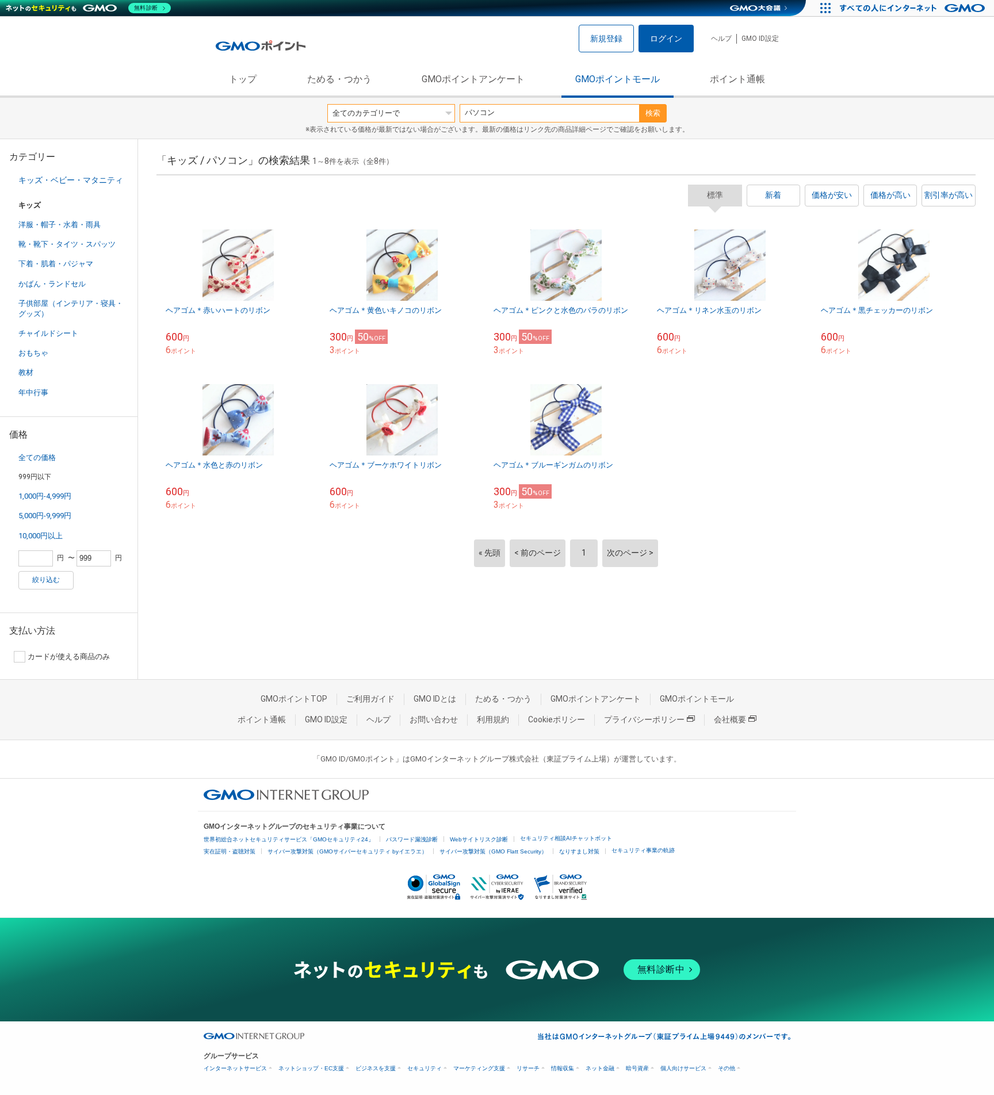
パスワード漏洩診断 (412, 839)
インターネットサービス (235, 1068)
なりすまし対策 (579, 851)
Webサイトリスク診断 (479, 839)
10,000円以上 (40, 535)
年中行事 (33, 392)
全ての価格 (37, 457)
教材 (25, 372)
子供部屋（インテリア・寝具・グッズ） (70, 308)
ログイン (666, 38)
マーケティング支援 (479, 1068)
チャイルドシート (48, 333)
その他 (726, 1068)
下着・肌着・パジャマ (55, 263)
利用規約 (493, 719)
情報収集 (562, 1068)
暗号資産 (637, 1068)
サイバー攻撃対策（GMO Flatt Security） (493, 851)
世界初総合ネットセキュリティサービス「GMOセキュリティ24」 (289, 839)
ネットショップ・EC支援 (311, 1068)
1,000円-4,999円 (44, 496)
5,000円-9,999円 (44, 515)
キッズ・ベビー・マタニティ (70, 180)
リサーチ (528, 1068)
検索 (652, 113)
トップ (243, 79)
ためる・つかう (339, 79)
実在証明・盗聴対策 (229, 851)
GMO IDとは (435, 698)
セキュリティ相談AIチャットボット (566, 838)
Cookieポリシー (556, 719)
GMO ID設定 (760, 39)
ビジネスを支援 (375, 1068)
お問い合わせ (434, 719)
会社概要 (730, 719)
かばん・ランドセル (52, 284)
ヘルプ (721, 39)
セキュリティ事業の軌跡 (643, 850)
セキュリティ (424, 1068)
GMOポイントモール (617, 79)
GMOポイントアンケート (473, 79)
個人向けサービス (683, 1068)
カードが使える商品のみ (69, 656)
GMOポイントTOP (294, 698)
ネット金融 (600, 1068)
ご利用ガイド (370, 698)
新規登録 (606, 38)
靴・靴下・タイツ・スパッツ (67, 244)
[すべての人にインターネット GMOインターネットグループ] (914, 8)
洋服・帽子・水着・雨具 (59, 224)
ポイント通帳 (737, 79)
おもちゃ (33, 353)
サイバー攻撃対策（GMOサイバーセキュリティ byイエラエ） (347, 851)
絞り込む (46, 580)
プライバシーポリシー (644, 719)
